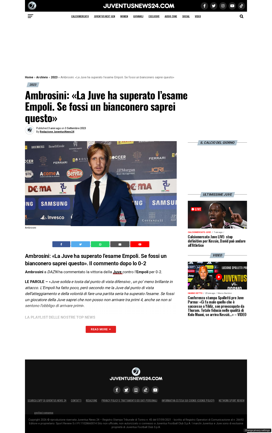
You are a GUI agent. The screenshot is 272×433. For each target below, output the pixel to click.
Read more (99, 329)
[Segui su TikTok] (145, 390)
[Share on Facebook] (61, 244)
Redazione (91, 400)
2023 (54, 77)
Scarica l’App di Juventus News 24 (47, 400)
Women (124, 16)
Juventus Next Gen (104, 16)
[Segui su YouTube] (155, 390)
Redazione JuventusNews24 (57, 131)
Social (186, 16)
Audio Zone (171, 16)
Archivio (42, 77)
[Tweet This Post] (81, 244)
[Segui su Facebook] (116, 390)
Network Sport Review (231, 400)
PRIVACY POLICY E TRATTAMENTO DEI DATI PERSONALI (129, 400)
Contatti (76, 400)
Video (198, 16)
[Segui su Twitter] (126, 390)
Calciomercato (80, 16)
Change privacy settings (257, 430)
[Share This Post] (100, 244)
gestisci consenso (43, 413)
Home (29, 77)
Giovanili (138, 16)
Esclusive (154, 16)
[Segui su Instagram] (136, 390)
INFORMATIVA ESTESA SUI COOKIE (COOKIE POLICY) (188, 400)
